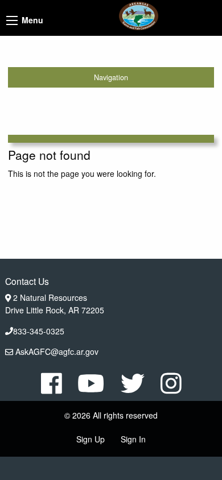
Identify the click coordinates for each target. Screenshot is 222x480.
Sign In (133, 439)
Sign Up (90, 439)
